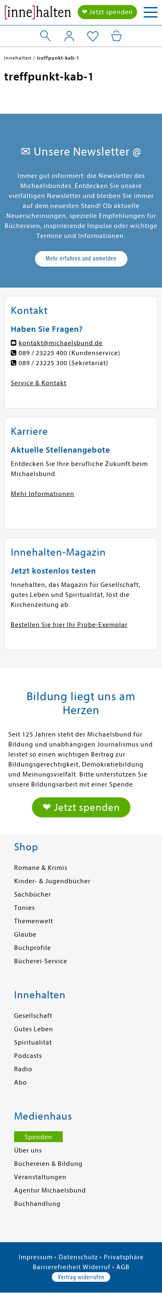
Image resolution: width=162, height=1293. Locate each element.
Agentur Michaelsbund (50, 1190)
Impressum (36, 1257)
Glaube (25, 934)
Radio (23, 1069)
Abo (20, 1082)
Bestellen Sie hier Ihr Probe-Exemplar (69, 625)
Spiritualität (33, 1042)
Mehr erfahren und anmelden (81, 258)
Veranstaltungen (40, 1177)
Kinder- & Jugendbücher (52, 881)
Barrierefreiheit (57, 1267)
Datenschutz (78, 1257)
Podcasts (28, 1056)
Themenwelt (33, 921)
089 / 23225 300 (43, 363)
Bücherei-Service (40, 961)
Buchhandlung (37, 1204)
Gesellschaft (33, 1016)
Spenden (38, 1137)
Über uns (28, 1150)
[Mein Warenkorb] (116, 36)
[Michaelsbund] (37, 14)
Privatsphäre (124, 1257)
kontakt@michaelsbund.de (61, 343)
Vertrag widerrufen (81, 1277)
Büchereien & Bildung (48, 1164)
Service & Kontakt (38, 383)
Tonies (24, 908)
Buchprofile (32, 948)
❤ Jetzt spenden (107, 12)
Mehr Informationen (42, 494)
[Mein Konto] (69, 36)
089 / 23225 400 (43, 353)
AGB (123, 1267)
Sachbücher (32, 894)
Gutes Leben (33, 1029)
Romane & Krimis (40, 868)
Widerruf (96, 1267)
